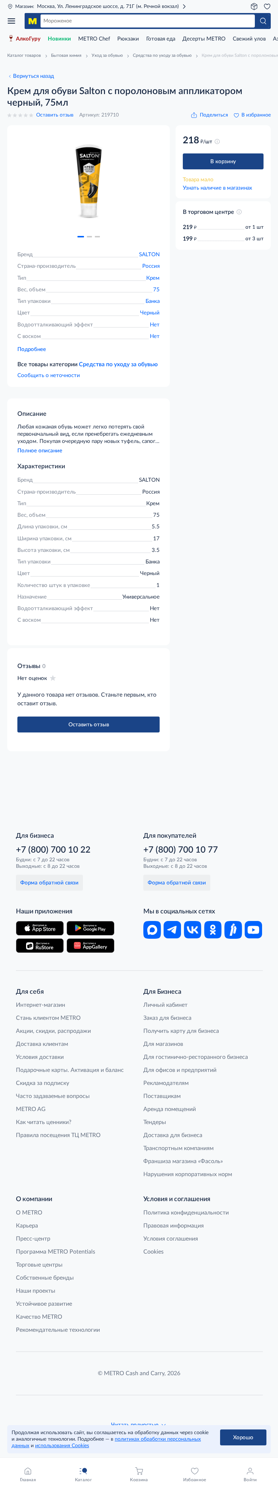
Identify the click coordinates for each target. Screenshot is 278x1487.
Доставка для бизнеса (172, 1135)
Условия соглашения (170, 1239)
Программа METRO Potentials (55, 1252)
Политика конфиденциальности (186, 1213)
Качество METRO (39, 1317)
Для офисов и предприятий (179, 1070)
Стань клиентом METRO (48, 1018)
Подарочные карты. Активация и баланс (70, 1070)
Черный (150, 313)
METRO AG (31, 1109)
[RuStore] (40, 945)
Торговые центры (39, 1265)
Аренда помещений (169, 1109)
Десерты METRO (204, 39)
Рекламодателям (166, 1083)
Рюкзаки (128, 39)
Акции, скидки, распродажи (53, 1031)
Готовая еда (160, 39)
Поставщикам (162, 1096)
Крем (153, 278)
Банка (153, 301)
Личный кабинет (165, 1005)
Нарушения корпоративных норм (187, 1174)
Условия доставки (40, 1057)
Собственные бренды (45, 1278)
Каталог (14, 21)
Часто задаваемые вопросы (53, 1096)
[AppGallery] (90, 945)
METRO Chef (94, 39)
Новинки (59, 39)
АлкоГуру (28, 39)
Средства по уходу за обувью (118, 364)
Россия (151, 266)
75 (156, 289)
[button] (80, 236)
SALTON (149, 254)
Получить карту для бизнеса (181, 1031)
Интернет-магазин (40, 1005)
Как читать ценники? (43, 1122)
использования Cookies (62, 1445)
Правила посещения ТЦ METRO (58, 1135)
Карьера (27, 1226)
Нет (155, 325)
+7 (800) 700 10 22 (53, 850)
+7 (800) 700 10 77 (180, 850)
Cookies (153, 1252)
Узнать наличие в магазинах (217, 188)
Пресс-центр (33, 1239)
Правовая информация (173, 1226)
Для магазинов (163, 1044)
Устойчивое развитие (44, 1304)
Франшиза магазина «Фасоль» (183, 1161)
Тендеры (154, 1122)
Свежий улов (249, 39)
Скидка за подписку (42, 1083)
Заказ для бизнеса (167, 1018)
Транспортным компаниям (178, 1148)
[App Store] (40, 928)
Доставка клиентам (42, 1044)
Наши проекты (35, 1291)
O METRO (29, 1213)
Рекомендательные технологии (58, 1330)
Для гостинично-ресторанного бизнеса (195, 1057)
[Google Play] (90, 928)
